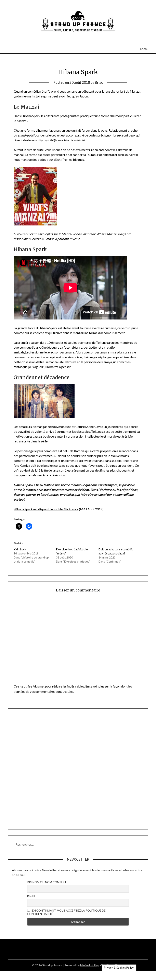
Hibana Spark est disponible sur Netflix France (46, 509)
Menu (144, 49)
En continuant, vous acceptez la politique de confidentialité (66, 912)
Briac (99, 82)
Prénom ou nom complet (46, 882)
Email (31, 896)
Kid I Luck (20, 549)
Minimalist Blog (89, 965)
